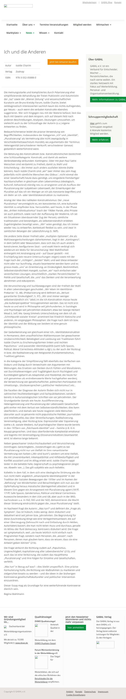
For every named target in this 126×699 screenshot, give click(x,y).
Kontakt (117, 2)
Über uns (27, 24)
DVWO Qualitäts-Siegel (45, 643)
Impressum (103, 691)
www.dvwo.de (21, 642)
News (29, 32)
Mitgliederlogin (89, 2)
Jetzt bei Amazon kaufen (63, 61)
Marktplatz (12, 32)
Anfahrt (69, 691)
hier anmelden (76, 627)
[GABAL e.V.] (18, 10)
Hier (92, 123)
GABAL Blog (106, 2)
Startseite (11, 24)
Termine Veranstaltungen (54, 24)
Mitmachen (103, 24)
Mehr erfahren (100, 139)
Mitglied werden (82, 24)
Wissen (43, 32)
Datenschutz (90, 691)
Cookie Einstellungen (75, 694)
